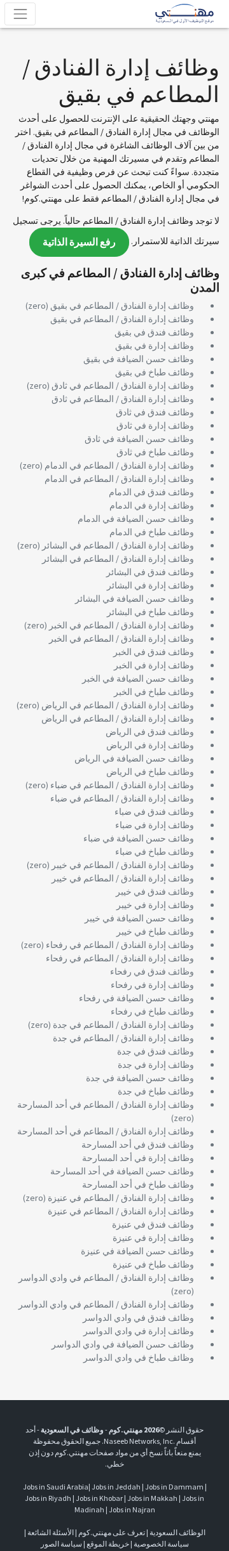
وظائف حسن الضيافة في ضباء (138, 838)
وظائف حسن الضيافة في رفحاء (136, 998)
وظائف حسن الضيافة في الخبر (138, 678)
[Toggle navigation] (20, 14)
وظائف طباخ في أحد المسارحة (138, 1184)
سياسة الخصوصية (161, 1543)
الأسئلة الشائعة (50, 1532)
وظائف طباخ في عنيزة (153, 1264)
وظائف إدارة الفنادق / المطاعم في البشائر (118, 545)
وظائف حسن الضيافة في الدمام (136, 518)
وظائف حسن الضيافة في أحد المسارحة (122, 1171)
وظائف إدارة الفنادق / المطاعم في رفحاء (120, 945)
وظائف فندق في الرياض (150, 731)
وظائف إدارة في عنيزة (153, 1237)
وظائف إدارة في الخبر (154, 665)
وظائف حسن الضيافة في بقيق (138, 359)
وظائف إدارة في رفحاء (152, 984)
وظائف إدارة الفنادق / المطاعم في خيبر (123, 865)
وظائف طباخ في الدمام (151, 532)
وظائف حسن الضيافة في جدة (140, 1078)
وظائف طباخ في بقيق (154, 372)
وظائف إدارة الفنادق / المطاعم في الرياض (117, 705)
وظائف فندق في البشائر (150, 572)
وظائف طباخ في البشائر (150, 612)
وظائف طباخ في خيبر (155, 931)
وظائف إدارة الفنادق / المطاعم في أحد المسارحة (105, 1104)
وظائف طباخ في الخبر (154, 692)
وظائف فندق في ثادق (155, 412)
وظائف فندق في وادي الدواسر (138, 1317)
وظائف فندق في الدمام (151, 492)
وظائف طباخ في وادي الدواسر (138, 1357)
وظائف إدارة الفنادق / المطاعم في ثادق (123, 385)
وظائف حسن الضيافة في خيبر (139, 918)
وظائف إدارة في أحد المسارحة (138, 1158)
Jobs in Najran (132, 1509)
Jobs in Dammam (174, 1486)
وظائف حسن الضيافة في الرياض (134, 758)
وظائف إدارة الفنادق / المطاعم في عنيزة (121, 1198)
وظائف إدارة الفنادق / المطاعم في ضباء (122, 785)
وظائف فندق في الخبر (153, 652)
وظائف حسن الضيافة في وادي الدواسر (123, 1344)
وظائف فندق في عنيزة (153, 1224)
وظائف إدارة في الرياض (150, 745)
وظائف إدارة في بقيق (154, 345)
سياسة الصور (61, 1543)
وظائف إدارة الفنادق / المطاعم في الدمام (119, 465)
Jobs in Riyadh (48, 1498)
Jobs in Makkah (152, 1498)
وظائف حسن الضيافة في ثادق (139, 439)
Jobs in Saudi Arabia (55, 1486)
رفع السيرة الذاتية (79, 242)
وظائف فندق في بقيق (154, 332)
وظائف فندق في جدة (155, 1051)
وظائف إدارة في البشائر (150, 585)
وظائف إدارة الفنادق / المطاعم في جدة (123, 1024)
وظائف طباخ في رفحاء (152, 1011)
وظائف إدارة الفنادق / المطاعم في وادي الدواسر (106, 1277)
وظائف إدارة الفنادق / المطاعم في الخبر (121, 625)
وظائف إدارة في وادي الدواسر (138, 1331)
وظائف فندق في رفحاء (152, 971)
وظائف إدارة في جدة (156, 1064)
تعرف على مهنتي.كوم (111, 1532)
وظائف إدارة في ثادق (155, 425)
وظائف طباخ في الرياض (150, 771)
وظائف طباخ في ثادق (155, 452)
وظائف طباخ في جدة (156, 1091)
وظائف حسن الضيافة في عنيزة (137, 1251)
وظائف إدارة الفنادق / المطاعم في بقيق (122, 305)
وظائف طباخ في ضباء (154, 851)
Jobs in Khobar (99, 1498)
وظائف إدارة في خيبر (155, 905)
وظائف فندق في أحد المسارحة (137, 1144)
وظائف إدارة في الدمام (151, 505)
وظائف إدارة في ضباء (154, 825)
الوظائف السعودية (177, 1532)
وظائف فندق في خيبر (155, 891)
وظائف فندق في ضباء (154, 811)
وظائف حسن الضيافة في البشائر (134, 598)
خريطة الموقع (108, 1543)
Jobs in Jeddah (116, 1486)
